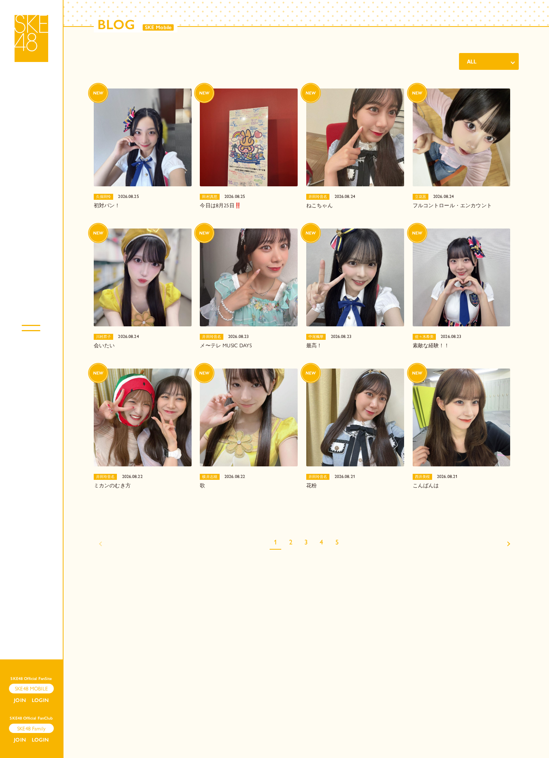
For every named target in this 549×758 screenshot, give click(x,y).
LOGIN (40, 700)
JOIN (20, 700)
